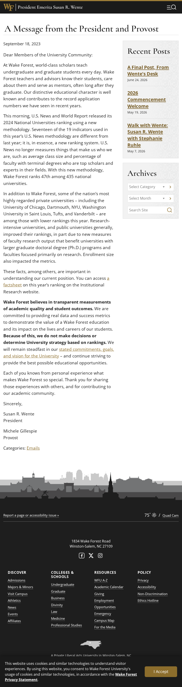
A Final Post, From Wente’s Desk (148, 70)
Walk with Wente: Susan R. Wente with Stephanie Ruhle (147, 135)
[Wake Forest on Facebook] (82, 556)
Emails (33, 448)
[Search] (169, 210)
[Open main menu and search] (171, 7)
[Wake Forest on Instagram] (100, 556)
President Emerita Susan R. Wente (50, 7)
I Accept (161, 671)
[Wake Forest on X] (91, 556)
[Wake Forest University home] (9, 7)
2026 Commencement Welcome (146, 99)
